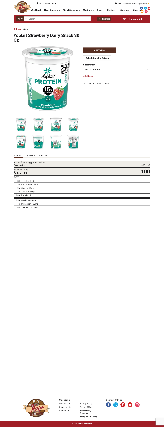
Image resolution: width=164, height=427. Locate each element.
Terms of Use (86, 407)
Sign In (120, 3)
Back (18, 29)
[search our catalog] (26, 18)
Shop (25, 29)
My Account (64, 403)
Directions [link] (42, 155)
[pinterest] (149, 8)
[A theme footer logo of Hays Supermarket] (36, 408)
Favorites (143, 4)
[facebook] (141, 8)
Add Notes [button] (88, 76)
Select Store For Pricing (97, 58)
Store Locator (65, 407)
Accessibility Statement (85, 411)
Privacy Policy (86, 403)
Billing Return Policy (88, 416)
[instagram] (146, 11)
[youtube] (142, 11)
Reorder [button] (106, 19)
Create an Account (132, 3)
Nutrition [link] (18, 155)
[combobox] (20, 18)
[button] (21, 124)
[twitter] (145, 8)
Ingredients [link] (30, 155)
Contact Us (64, 410)
